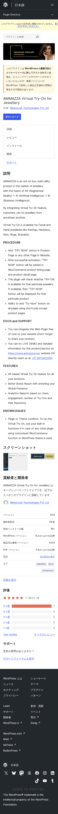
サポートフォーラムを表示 (18, 658)
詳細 (9, 129)
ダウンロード (12, 116)
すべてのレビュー (44, 634)
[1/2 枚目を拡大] (23, 457)
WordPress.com (14, 733)
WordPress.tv (12, 723)
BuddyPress (12, 750)
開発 (9, 154)
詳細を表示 (9, 579)
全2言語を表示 (47, 556)
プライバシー (11, 695)
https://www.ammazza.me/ (24, 353)
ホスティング (11, 689)
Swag (35, 723)
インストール (14, 145)
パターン (36, 695)
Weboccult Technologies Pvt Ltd (29, 108)
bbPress (9, 745)
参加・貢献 (37, 705)
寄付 (35, 717)
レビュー (12, 137)
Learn (6, 705)
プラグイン (37, 689)
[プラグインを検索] (37, 37)
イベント (36, 711)
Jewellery (41, 564)
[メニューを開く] (53, 5)
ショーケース (38, 678)
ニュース (8, 684)
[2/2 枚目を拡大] (50, 457)
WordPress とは (12, 678)
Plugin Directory (11, 14)
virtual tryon (47, 570)
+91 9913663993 (42, 358)
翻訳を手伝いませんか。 (37, 24)
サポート (11, 162)
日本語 (15, 765)
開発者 (7, 717)
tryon (50, 564)
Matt (7, 739)
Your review (10, 634)
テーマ (34, 684)
